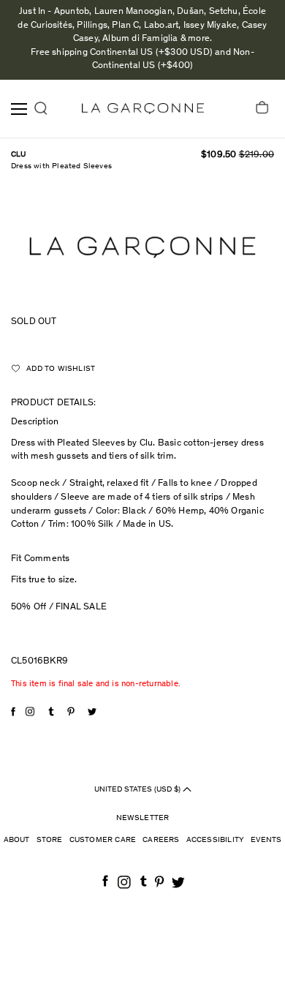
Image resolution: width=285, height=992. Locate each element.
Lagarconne (143, 108)
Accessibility (215, 840)
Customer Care (103, 840)
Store (50, 840)
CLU (18, 155)
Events (266, 840)
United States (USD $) (138, 789)
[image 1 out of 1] (142, 247)
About (17, 840)
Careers (160, 840)
